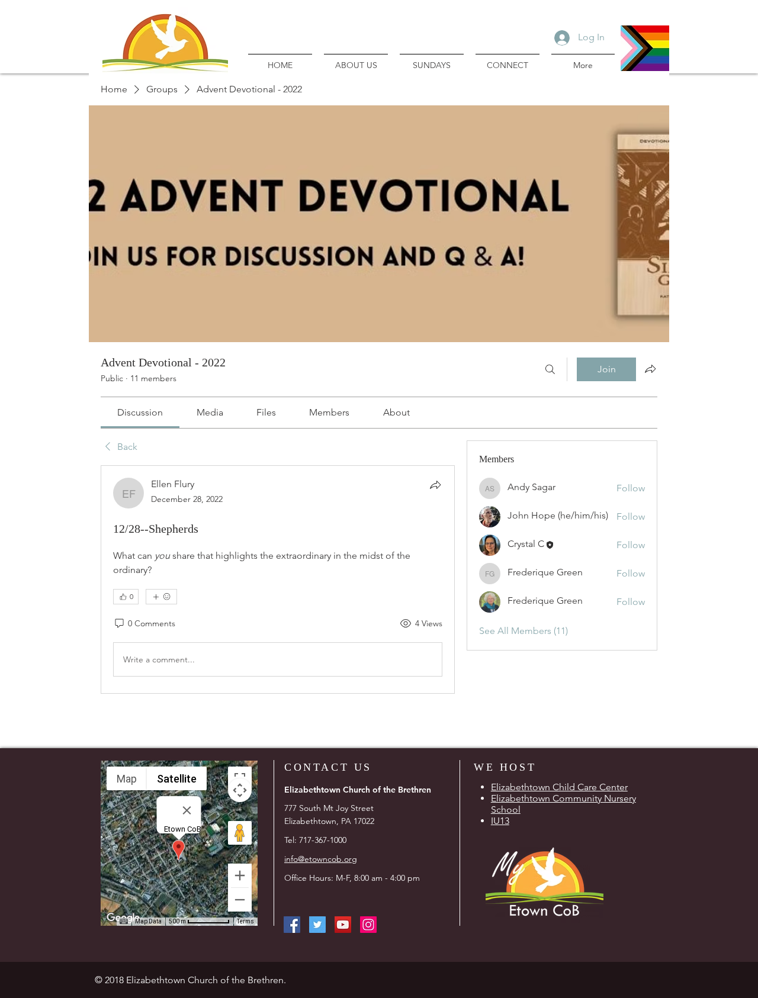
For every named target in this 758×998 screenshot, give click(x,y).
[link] (140, 412)
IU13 (500, 820)
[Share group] (650, 369)
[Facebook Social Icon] (292, 924)
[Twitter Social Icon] (317, 924)
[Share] (435, 485)
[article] (278, 579)
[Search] (550, 369)
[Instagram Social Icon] (368, 924)
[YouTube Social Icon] (343, 924)
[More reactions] (161, 596)
